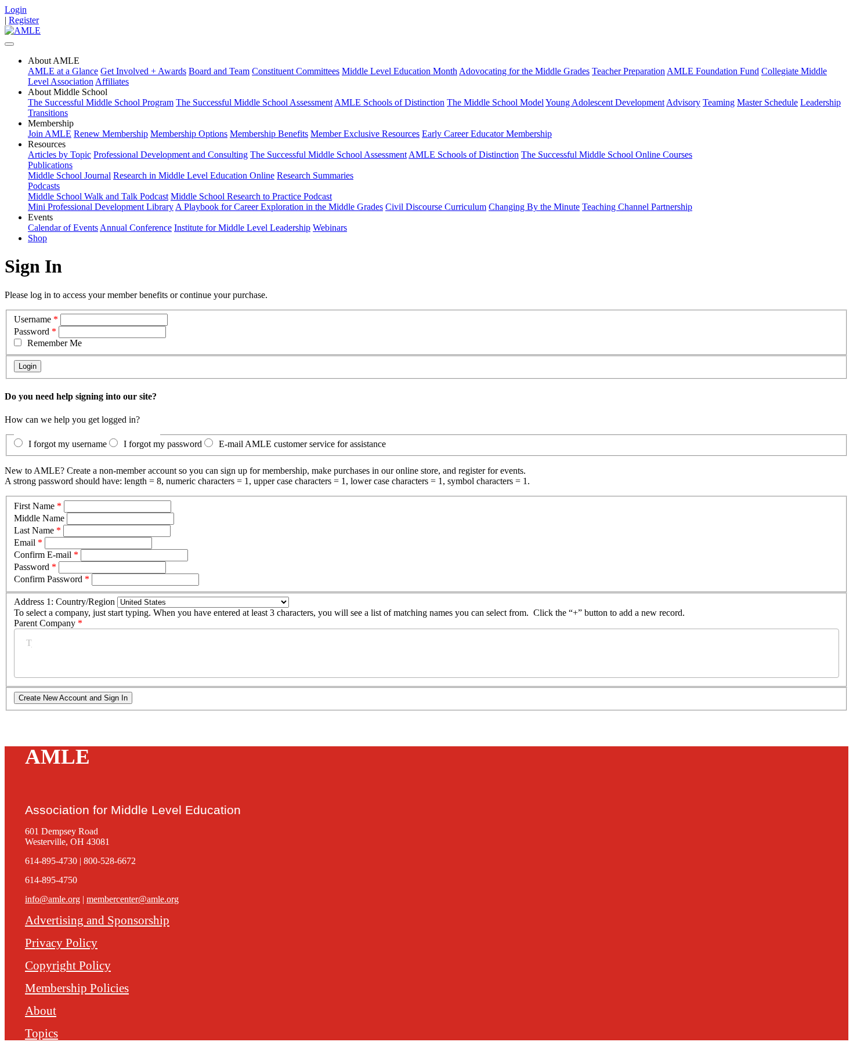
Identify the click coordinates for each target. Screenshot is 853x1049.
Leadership (820, 102)
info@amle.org (52, 899)
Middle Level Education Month (399, 71)
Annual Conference (136, 228)
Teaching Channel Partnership (637, 207)
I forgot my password (163, 444)
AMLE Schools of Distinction (389, 102)
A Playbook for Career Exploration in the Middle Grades (279, 207)
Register (24, 20)
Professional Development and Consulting (170, 154)
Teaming (719, 102)
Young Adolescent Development (604, 102)
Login (16, 9)
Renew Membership (111, 134)
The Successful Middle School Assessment (254, 102)
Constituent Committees (295, 71)
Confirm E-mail (42, 555)
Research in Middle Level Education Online (193, 175)
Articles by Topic (59, 154)
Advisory (683, 102)
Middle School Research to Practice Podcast (251, 196)
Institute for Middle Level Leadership (242, 228)
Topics (41, 1033)
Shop (37, 238)
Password (31, 331)
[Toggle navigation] (9, 44)
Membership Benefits (269, 134)
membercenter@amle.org (132, 899)
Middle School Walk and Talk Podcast (98, 196)
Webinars (330, 228)
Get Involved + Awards (143, 71)
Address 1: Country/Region (64, 602)
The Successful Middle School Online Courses (606, 154)
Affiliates (112, 81)
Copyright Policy (68, 965)
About (40, 1010)
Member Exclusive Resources (365, 134)
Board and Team (219, 71)
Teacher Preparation (628, 71)
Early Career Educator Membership (487, 134)
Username (32, 319)
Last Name (34, 530)
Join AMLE (49, 134)
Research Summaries (315, 175)
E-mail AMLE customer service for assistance (302, 444)
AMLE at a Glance (63, 71)
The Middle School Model (495, 102)
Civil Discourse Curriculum (435, 207)
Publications (50, 165)
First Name (34, 506)
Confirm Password (48, 579)
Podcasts (44, 186)
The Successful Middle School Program (101, 102)
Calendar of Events (63, 228)
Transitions (48, 113)
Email (24, 542)
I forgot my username (67, 444)
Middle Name (39, 518)
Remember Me (54, 343)
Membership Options (188, 134)
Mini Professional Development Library (101, 207)
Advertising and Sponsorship (97, 920)
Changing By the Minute (534, 207)
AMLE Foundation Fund (713, 71)
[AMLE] (23, 30)
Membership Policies (77, 987)
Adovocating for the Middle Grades (524, 71)
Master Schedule (767, 102)
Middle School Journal (69, 175)
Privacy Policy (61, 942)
